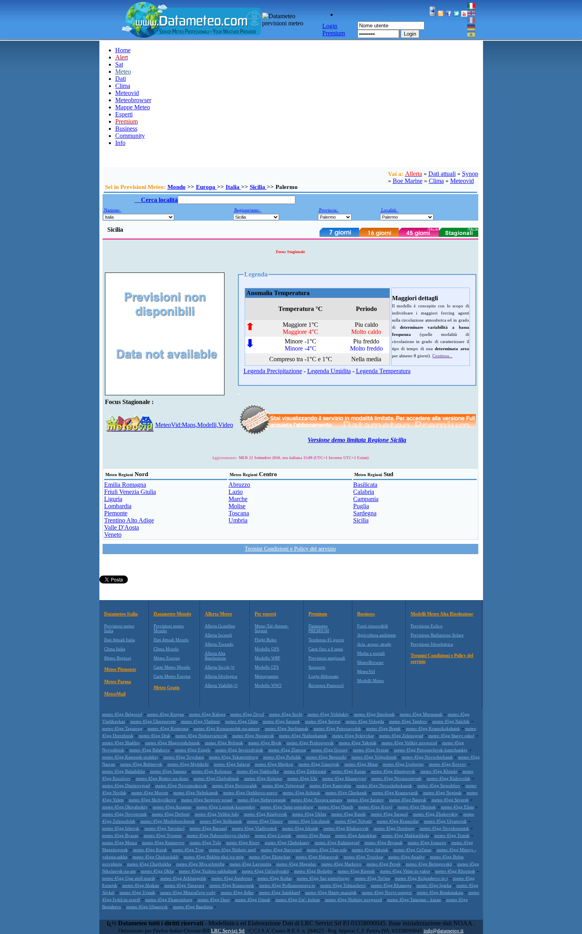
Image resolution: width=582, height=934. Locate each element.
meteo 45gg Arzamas (172, 806)
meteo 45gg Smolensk (374, 714)
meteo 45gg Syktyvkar (353, 735)
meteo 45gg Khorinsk (455, 871)
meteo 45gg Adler (237, 892)
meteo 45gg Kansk (348, 814)
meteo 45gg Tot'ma (372, 878)
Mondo (176, 187)
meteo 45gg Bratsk (383, 728)
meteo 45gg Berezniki (326, 757)
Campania (365, 499)
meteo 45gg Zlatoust (287, 749)
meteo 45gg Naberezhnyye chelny (218, 835)
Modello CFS (267, 667)
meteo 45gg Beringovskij (429, 864)
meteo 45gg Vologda (365, 721)
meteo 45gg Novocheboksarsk (384, 785)
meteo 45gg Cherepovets (153, 721)
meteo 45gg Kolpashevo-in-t (421, 878)
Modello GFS (267, 648)
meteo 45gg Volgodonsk (374, 757)
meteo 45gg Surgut (322, 721)
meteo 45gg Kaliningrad (337, 842)
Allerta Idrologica (221, 676)
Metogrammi (266, 676)
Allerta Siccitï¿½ (219, 667)
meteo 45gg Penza (313, 835)
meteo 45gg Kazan (348, 771)
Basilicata (365, 484)
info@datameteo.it (444, 931)
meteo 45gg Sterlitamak (286, 728)
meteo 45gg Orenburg (394, 828)
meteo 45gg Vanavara (184, 885)
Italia (233, 187)
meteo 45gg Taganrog (122, 728)
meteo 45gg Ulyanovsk (445, 821)
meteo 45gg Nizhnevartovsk (201, 735)
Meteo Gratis (167, 687)
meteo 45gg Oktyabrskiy (125, 806)
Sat (119, 64)
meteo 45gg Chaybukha (149, 864)
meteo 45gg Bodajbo (313, 871)
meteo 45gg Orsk (154, 735)
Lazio (235, 491)
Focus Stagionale (290, 252)
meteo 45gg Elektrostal (305, 771)
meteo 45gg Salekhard (279, 892)
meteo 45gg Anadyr (406, 856)
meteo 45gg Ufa (302, 778)
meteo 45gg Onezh (335, 806)
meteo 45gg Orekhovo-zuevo (250, 792)
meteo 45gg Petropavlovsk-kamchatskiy (431, 749)
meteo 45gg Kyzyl (375, 806)
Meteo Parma (117, 681)
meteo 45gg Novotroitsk (124, 814)
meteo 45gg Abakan (140, 885)
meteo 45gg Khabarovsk (346, 828)
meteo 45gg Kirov (243, 842)
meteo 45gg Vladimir (200, 721)
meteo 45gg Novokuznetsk (444, 828)
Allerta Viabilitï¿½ (221, 685)
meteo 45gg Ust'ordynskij (265, 871)
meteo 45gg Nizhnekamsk (303, 735)
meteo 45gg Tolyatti (353, 821)
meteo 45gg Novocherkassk (427, 757)
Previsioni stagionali (326, 658)
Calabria (363, 491)
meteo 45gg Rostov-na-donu (162, 778)
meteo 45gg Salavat (232, 764)
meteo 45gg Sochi (285, 714)
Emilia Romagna (125, 484)
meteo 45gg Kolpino (263, 778)
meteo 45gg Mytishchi (188, 764)
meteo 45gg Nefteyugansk (262, 799)
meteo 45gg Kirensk (356, 871)
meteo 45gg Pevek (384, 864)
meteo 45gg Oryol (247, 714)
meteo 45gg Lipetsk (273, 835)
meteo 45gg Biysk (264, 742)
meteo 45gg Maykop (274, 764)
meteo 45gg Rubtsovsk (141, 764)
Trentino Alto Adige (129, 520)
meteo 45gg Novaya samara (316, 799)
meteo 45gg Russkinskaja (440, 892)
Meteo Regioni (117, 658)
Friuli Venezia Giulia (130, 491)
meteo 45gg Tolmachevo (343, 885)
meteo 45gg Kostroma (168, 728)
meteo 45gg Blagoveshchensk (172, 742)
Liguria (113, 499)
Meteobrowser (133, 100)
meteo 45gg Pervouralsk (234, 785)
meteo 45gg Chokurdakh (156, 856)
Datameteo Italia (121, 614)
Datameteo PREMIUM (318, 628)
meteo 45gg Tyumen (163, 835)
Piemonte (115, 513)
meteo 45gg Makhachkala (405, 835)
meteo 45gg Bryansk (384, 842)
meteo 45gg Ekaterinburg (168, 899)
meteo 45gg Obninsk (417, 806)
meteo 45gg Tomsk (452, 835)
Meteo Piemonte (120, 669)
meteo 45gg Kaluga (207, 714)
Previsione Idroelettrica (432, 644)
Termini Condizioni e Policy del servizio (290, 549)
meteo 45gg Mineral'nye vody (188, 892)
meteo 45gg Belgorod (122, 714)
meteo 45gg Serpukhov (438, 785)
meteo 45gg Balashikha (123, 771)
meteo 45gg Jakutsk (370, 849)
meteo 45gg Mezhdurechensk (168, 821)
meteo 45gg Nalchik (451, 721)
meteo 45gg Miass (361, 764)
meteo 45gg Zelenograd (401, 735)
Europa (206, 187)
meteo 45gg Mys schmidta (200, 864)
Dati (120, 78)
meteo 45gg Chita (241, 721)
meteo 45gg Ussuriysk (319, 764)
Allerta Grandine (220, 625)
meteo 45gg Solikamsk (221, 821)
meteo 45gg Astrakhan (356, 835)
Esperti (124, 114)
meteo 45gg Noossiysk (253, 735)
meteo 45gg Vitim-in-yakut (405, 871)
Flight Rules (265, 639)
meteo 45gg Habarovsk (317, 856)
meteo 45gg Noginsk (442, 792)
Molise (236, 506)
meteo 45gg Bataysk (407, 799)
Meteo (123, 71)
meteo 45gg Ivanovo (427, 842)
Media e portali (371, 653)
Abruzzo (239, 484)
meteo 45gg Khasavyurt (344, 778)
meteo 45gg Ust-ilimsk (309, 821)
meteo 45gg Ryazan (120, 835)
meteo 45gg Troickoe (363, 856)
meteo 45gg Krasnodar (398, 821)
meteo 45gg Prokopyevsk (310, 742)
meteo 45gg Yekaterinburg (233, 757)
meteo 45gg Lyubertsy (403, 764)
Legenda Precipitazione (272, 371)
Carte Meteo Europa (172, 676)
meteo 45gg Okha (157, 871)
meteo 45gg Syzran (371, 749)
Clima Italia (114, 648)
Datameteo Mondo (172, 614)
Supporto (316, 667)
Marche (237, 499)
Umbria (237, 520)
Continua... (442, 355)
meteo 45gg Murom (149, 792)
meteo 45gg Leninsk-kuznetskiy (225, 806)
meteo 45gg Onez (214, 899)
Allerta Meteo (218, 614)
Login (410, 34)
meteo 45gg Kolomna (212, 771)
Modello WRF (267, 658)
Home (123, 50)
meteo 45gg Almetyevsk (393, 771)
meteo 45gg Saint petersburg (287, 806)
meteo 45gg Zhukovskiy (435, 814)
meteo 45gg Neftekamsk (195, 792)
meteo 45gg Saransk (281, 721)
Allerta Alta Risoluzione (215, 655)
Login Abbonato (323, 676)
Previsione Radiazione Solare (437, 635)
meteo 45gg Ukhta (309, 814)
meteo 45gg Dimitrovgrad (126, 785)
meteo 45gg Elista (457, 806)
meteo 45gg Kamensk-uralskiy (130, 757)
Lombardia (117, 506)
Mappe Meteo (132, 107)
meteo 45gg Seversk (450, 799)
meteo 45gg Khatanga (391, 885)
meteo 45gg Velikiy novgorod (409, 742)
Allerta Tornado (219, 644)
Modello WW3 (268, 685)
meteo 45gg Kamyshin (330, 785)
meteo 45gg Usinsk (252, 899)
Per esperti (265, 614)
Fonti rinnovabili (372, 625)
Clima (122, 85)
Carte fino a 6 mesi (325, 648)
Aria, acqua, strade (374, 644)
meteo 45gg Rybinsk (224, 742)
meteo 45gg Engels (192, 749)
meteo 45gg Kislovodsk (448, 778)
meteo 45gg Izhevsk (120, 828)
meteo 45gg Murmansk (421, 714)
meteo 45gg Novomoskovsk (181, 785)
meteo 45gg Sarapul (389, 814)
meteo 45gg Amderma (231, 878)
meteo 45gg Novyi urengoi (387, 892)
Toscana (238, 513)
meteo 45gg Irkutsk (300, 828)
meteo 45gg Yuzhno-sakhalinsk (208, 871)
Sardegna (365, 513)
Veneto (113, 534)
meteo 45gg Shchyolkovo (152, 799)
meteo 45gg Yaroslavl (164, 828)
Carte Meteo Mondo (172, 667)
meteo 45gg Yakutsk (358, 742)
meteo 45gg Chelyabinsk (216, 778)
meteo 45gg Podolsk (282, 757)
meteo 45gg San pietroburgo (323, 878)
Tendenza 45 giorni (326, 639)
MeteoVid (366, 671)
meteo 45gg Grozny (329, 749)
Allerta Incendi (218, 635)
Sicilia (258, 187)
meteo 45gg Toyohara (184, 757)
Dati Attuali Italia (119, 639)
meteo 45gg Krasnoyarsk (395, 792)
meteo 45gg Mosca (119, 842)
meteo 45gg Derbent (171, 814)
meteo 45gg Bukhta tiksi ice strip (214, 856)
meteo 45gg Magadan (296, 864)
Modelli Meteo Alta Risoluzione (442, 614)
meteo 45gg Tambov (408, 721)
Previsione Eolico (427, 625)
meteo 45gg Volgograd (283, 785)
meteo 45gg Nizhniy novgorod (353, 899)
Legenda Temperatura (383, 371)
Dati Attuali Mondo (171, 639)
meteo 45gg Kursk (150, 849)
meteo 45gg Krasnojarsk (231, 885)
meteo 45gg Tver (188, 849)
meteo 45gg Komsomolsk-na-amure (227, 728)
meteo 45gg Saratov (365, 799)
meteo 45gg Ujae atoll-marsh (128, 878)
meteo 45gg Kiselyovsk (265, 814)
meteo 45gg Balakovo (149, 749)
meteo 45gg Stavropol (281, 849)
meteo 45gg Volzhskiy (328, 714)
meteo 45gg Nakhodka (258, 771)
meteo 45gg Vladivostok (254, 828)
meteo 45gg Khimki (438, 771)
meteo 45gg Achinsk (301, 792)
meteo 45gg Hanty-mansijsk (331, 892)
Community (130, 135)
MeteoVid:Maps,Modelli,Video (194, 424)
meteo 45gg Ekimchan (270, 856)
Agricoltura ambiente (376, 635)
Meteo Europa (167, 658)
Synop (470, 173)
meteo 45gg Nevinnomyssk (396, 778)
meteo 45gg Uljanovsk (147, 906)
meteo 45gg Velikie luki (217, 814)
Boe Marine (407, 180)
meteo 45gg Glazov (265, 821)
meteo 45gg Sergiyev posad (206, 799)
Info (120, 142)
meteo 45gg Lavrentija (250, 864)
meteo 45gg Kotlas (274, 878)
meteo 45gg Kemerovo (163, 842)
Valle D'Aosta (121, 527)
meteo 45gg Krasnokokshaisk (433, 728)
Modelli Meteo (370, 680)
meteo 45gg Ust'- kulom (298, 899)
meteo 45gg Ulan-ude (327, 849)
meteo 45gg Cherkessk (346, 792)
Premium (317, 614)
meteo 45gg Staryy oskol (451, 735)
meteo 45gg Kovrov (447, 764)
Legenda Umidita (329, 371)
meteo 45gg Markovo (341, 864)
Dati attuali (442, 173)
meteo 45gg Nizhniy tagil (232, 849)
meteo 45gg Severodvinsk (239, 749)
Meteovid (127, 93)
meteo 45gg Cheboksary (287, 842)
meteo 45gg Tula (205, 842)
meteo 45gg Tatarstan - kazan (414, 899)
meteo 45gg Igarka (434, 885)
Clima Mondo (166, 648)
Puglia (361, 506)
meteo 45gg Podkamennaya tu (287, 885)
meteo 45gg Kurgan (165, 714)
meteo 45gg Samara (168, 771)
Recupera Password (326, 685)
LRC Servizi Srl (228, 931)
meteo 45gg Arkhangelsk (183, 878)
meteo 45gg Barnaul (208, 828)
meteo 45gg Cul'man (413, 849)
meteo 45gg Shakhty (121, 742)
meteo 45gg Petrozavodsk (337, 728)
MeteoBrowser (370, 662)
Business (126, 128)
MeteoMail (115, 694)
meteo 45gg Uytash (137, 892)
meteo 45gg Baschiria (193, 906)
